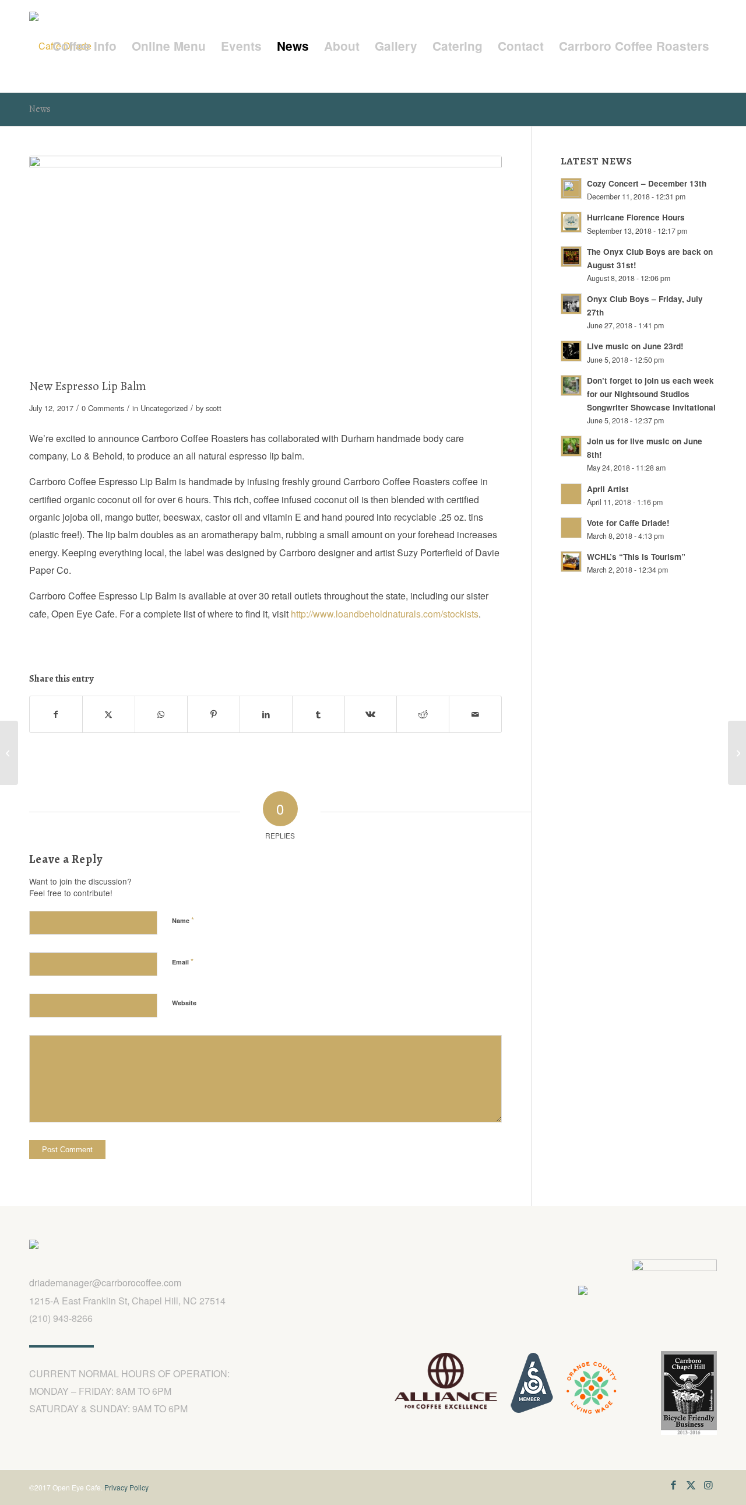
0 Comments (103, 407)
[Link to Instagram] (708, 1484)
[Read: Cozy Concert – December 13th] (571, 188)
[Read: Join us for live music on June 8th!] (571, 446)
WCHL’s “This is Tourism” (636, 556)
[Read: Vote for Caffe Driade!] (571, 527)
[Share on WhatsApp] (161, 714)
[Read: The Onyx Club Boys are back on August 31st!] (571, 256)
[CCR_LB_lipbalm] (265, 264)
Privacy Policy (126, 1487)
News (40, 109)
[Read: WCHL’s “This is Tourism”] (571, 561)
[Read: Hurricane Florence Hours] (571, 222)
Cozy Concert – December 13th (646, 183)
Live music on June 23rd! (635, 346)
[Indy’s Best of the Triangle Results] (9, 753)
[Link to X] (690, 1484)
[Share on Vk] (371, 714)
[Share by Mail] (475, 714)
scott (213, 407)
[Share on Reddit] (423, 714)
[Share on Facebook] (56, 714)
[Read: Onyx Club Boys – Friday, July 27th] (571, 303)
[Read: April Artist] (571, 493)
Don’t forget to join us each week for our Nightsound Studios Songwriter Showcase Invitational (651, 394)
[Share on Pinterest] (214, 714)
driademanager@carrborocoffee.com (105, 1282)
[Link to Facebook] (673, 1484)
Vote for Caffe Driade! (628, 522)
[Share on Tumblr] (318, 714)
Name (183, 919)
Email (182, 961)
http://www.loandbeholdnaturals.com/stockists (384, 613)
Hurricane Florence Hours (636, 217)
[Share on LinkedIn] (266, 714)
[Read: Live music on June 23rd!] (571, 351)
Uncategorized (164, 407)
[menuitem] (84, 46)
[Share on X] (109, 714)
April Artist (608, 488)
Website (184, 1002)
